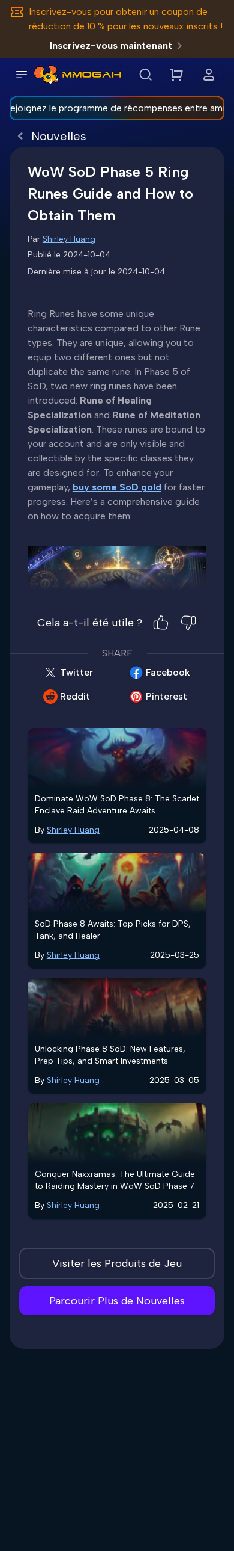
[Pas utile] (188, 623)
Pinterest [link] (166, 696)
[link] (46, 74)
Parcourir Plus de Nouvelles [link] (117, 1300)
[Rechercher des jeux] (145, 75)
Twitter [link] (76, 672)
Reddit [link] (75, 696)
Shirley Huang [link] (69, 239)
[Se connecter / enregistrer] (208, 75)
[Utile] (161, 623)
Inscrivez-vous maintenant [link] (111, 45)
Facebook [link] (168, 672)
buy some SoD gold (117, 487)
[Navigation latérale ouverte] (22, 75)
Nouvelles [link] (58, 136)
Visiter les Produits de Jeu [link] (117, 1263)
